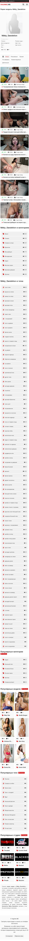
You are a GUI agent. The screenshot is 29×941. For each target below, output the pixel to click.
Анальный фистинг (16, 801)
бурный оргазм (16, 466)
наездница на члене (16, 556)
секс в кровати (16, 327)
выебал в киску (16, 458)
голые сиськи (16, 588)
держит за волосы (16, 480)
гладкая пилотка (16, 336)
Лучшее (22, 56)
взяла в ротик (16, 484)
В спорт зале (16, 828)
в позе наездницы (16, 309)
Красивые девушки (16, 269)
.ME (5, 4)
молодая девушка (16, 386)
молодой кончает (16, 601)
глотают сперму (16, 426)
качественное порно (16, 619)
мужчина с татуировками (16, 525)
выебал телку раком (16, 538)
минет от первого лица (16, 341)
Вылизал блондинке (16, 815)
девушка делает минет (16, 597)
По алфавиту (5, 59)
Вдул (16, 797)
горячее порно (16, 615)
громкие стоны (16, 529)
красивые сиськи (16, 300)
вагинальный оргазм (16, 606)
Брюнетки (16, 247)
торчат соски (16, 520)
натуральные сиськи (16, 345)
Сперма (16, 238)
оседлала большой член (16, 516)
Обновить (4, 653)
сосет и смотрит (16, 637)
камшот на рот (16, 624)
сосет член (16, 287)
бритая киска (16, 332)
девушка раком (16, 561)
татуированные (16, 408)
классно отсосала (16, 498)
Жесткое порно (16, 265)
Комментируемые (16, 59)
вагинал (16, 471)
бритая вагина (16, 475)
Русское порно (16, 673)
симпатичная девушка (16, 449)
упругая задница (16, 354)
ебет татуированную (16, 579)
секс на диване (16, 323)
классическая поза (16, 543)
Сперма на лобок (16, 783)
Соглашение (9, 936)
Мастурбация (16, 252)
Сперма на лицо (16, 243)
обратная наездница (16, 359)
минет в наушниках (16, 641)
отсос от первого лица (16, 422)
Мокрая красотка (16, 810)
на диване (16, 350)
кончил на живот (16, 574)
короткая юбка (16, 431)
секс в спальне (16, 368)
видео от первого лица (16, 440)
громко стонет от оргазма (16, 507)
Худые (16, 260)
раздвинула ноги (16, 453)
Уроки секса (16, 788)
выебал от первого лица (16, 502)
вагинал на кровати (16, 570)
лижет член (16, 314)
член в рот (16, 404)
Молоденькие (16, 256)
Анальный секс (16, 664)
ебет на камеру (16, 565)
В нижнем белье (16, 668)
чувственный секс (16, 372)
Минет (16, 234)
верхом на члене (16, 291)
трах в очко (16, 547)
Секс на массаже (16, 819)
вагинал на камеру (16, 592)
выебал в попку (16, 534)
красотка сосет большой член (16, 511)
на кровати (16, 363)
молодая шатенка (16, 552)
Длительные (5, 62)
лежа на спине (16, 628)
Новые (7, 56)
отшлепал (16, 390)
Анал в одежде (16, 806)
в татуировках (16, 395)
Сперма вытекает (16, 682)
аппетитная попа (16, 435)
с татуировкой (16, 318)
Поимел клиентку (16, 823)
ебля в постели (16, 583)
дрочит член (16, 377)
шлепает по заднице (16, 444)
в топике (16, 610)
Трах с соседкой (16, 792)
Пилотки (16, 779)
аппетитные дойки (16, 633)
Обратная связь (19, 936)
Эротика (16, 274)
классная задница (16, 417)
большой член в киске (16, 493)
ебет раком (16, 381)
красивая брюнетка (16, 399)
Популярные (14, 56)
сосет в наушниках (16, 646)
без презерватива (16, 489)
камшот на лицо (16, 296)
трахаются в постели (16, 413)
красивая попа (16, 305)
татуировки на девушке (16, 462)
